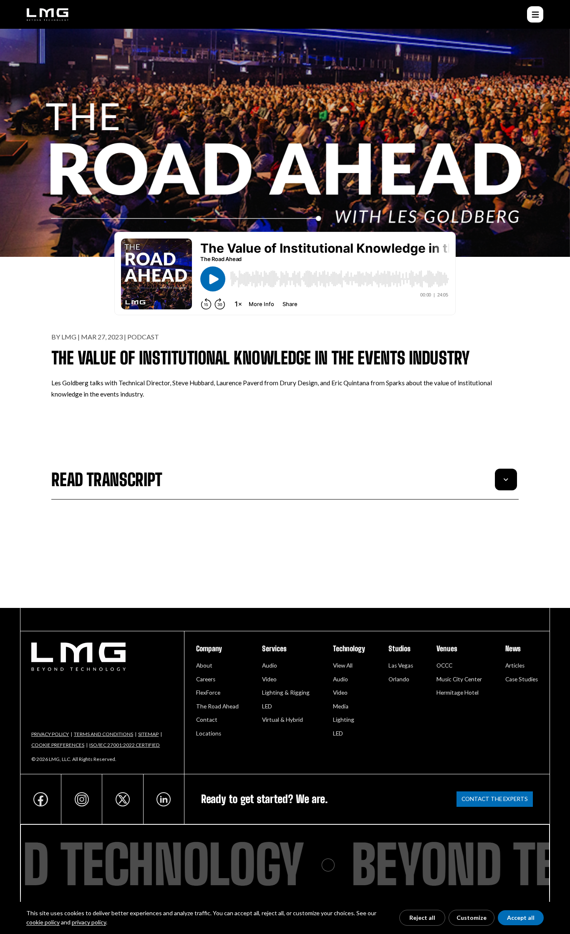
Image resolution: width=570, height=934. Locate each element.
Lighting (343, 719)
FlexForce (208, 692)
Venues (446, 648)
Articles (515, 665)
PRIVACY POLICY (50, 734)
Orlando (398, 679)
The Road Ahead (217, 706)
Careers (205, 679)
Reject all (422, 917)
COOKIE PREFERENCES (57, 745)
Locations (208, 733)
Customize (472, 917)
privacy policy (89, 922)
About (204, 665)
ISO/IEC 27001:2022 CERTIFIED (124, 745)
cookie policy (43, 922)
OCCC (444, 665)
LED (267, 706)
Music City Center (459, 679)
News (513, 648)
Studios (399, 648)
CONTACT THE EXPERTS (495, 799)
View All (343, 665)
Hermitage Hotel (457, 692)
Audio (269, 665)
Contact (206, 719)
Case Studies (521, 679)
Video (269, 679)
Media (340, 706)
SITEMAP (148, 734)
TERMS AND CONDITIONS (103, 734)
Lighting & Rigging (286, 692)
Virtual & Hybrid (282, 719)
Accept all (521, 917)
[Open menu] (535, 14)
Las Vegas (400, 665)
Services (274, 648)
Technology (349, 648)
